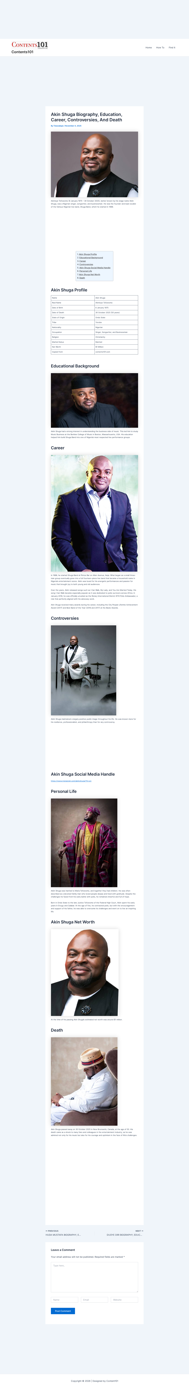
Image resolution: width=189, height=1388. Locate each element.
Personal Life (85, 271)
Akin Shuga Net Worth (89, 274)
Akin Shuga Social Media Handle (94, 267)
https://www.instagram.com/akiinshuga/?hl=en (71, 781)
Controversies (86, 264)
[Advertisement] (83, 19)
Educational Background (91, 257)
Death (82, 278)
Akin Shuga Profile (88, 254)
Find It (172, 47)
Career (82, 261)
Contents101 (22, 52)
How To (160, 47)
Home (149, 47)
